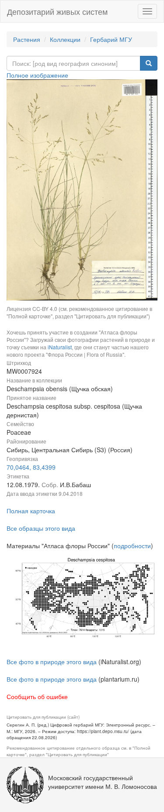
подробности (132, 545)
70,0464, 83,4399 (31, 467)
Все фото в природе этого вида (52, 661)
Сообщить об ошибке (37, 696)
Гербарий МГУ (111, 39)
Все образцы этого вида (41, 528)
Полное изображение (37, 75)
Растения (26, 39)
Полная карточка (31, 510)
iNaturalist (60, 347)
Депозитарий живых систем (57, 11)
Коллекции (65, 39)
